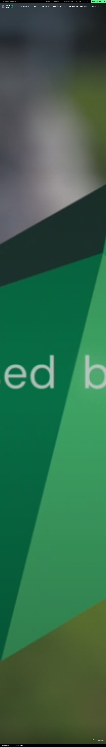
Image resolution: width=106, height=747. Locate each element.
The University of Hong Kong (9, 1)
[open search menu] (103, 6)
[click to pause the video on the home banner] (93, 740)
